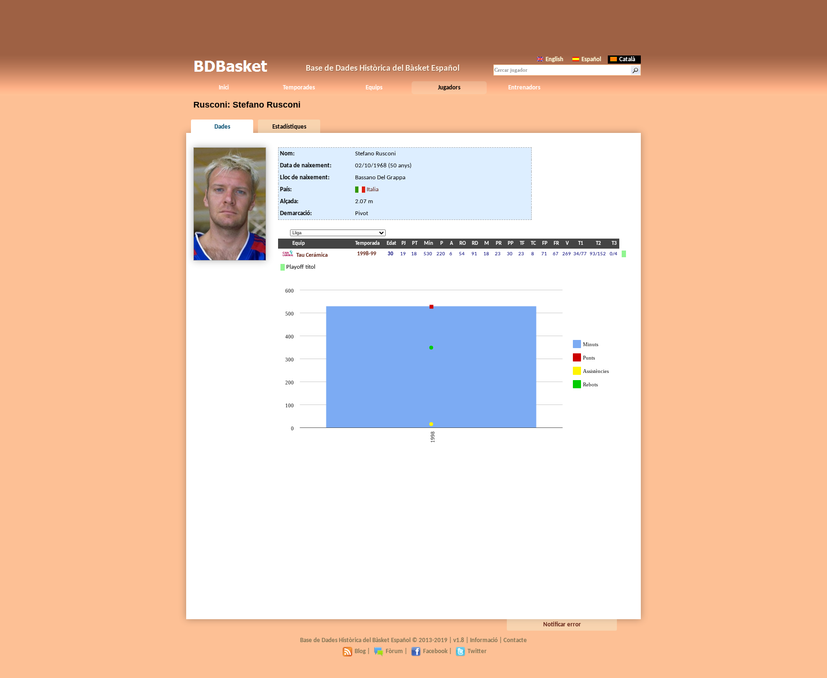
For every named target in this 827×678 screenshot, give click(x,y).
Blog (360, 651)
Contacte (515, 640)
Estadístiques (289, 127)
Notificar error (562, 625)
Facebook (435, 651)
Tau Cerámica (311, 255)
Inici (224, 88)
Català (627, 59)
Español (591, 59)
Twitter (477, 651)
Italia (373, 189)
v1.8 (458, 640)
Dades (222, 127)
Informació (484, 640)
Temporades (299, 88)
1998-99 (366, 254)
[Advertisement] (413, 26)
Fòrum (394, 651)
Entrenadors (524, 88)
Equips (374, 88)
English (554, 59)
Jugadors (449, 88)
